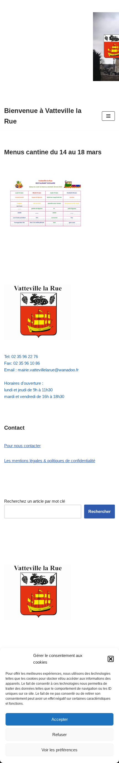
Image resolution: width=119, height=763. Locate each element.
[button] (110, 659)
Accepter (59, 719)
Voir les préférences (59, 749)
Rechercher (99, 511)
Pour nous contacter (22, 445)
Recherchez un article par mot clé (34, 501)
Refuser (59, 734)
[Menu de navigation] (108, 116)
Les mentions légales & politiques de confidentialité (49, 460)
